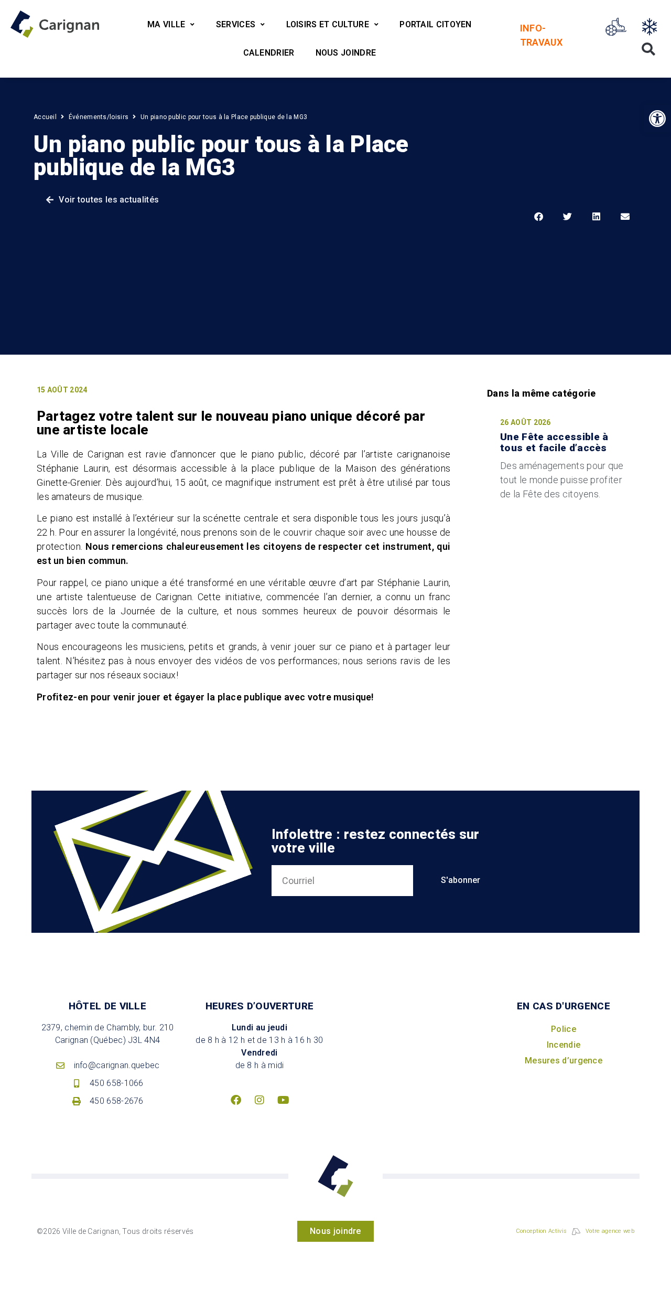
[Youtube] (283, 1100)
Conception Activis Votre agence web (575, 1231)
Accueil (45, 117)
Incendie (563, 1045)
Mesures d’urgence (563, 1061)
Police (563, 1029)
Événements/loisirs (98, 117)
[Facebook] (235, 1100)
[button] (657, 118)
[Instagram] (259, 1100)
